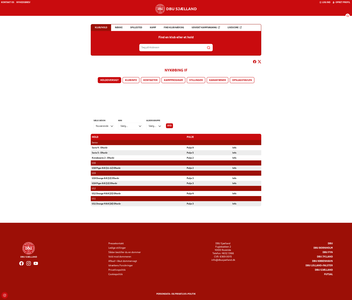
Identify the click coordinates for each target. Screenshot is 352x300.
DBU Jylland (325, 257)
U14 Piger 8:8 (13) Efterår (104, 183)
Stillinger (196, 80)
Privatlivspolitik (117, 270)
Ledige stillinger (117, 248)
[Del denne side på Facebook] (254, 62)
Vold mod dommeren (119, 257)
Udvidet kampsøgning (204, 28)
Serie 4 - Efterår (100, 148)
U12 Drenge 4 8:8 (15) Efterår (106, 194)
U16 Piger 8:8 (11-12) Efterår (106, 168)
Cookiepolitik (115, 274)
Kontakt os (7, 2)
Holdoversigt (109, 80)
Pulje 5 (190, 153)
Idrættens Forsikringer (120, 265)
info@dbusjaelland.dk (223, 260)
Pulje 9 (190, 148)
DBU (330, 243)
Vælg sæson (99, 121)
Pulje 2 (190, 158)
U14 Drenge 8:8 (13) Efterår (105, 178)
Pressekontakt (116, 243)
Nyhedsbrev (23, 2)
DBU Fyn (328, 252)
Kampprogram (173, 80)
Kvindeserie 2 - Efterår (103, 158)
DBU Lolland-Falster (319, 265)
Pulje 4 (190, 194)
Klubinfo (131, 80)
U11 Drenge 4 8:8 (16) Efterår (106, 204)
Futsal (328, 274)
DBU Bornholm (323, 248)
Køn (120, 121)
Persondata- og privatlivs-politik (176, 294)
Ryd (169, 126)
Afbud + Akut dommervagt (122, 261)
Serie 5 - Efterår (100, 153)
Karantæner (217, 80)
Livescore (233, 28)
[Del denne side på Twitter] (259, 62)
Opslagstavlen (242, 80)
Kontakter (150, 80)
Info (234, 148)
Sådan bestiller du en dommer (124, 252)
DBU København (322, 261)
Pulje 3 (190, 178)
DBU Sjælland (324, 270)
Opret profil (343, 2)
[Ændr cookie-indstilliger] (4, 295)
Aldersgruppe (153, 121)
